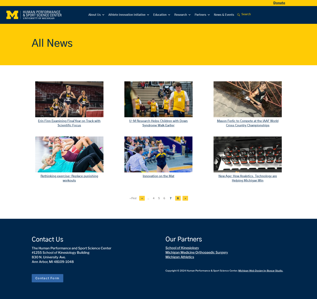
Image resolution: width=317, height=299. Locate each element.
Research (180, 14)
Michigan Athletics (179, 257)
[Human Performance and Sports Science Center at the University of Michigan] (33, 15)
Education (160, 14)
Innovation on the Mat (158, 176)
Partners (200, 14)
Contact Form (47, 278)
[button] (238, 15)
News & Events (224, 14)
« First (133, 198)
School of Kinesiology (182, 248)
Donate (279, 3)
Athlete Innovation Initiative (126, 14)
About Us (94, 14)
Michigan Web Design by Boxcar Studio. (260, 270)
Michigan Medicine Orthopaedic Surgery (196, 252)
